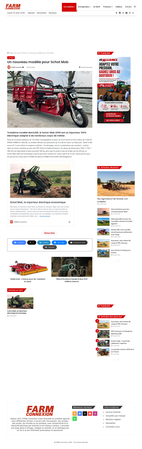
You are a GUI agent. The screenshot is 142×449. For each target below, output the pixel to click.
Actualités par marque (115, 416)
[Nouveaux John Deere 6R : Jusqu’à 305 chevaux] (103, 243)
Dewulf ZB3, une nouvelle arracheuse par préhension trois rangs (121, 232)
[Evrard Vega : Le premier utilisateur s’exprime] (103, 343)
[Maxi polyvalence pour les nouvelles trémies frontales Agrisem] (103, 222)
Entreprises (83, 6)
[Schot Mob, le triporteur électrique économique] (20, 301)
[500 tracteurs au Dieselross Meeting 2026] (103, 334)
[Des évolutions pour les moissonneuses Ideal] (103, 212)
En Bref (96, 6)
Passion (107, 6)
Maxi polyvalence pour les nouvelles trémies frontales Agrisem (121, 221)
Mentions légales (113, 419)
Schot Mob (50, 233)
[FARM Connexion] (13, 6)
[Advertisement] (71, 32)
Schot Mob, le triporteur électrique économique (17, 312)
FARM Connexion (16, 67)
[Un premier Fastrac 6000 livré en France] (103, 352)
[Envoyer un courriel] (23, 67)
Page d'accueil (14, 53)
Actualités (68, 6)
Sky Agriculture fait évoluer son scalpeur (112, 200)
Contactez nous (113, 427)
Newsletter (42, 13)
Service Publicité (113, 412)
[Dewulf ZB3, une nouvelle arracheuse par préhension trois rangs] (103, 231)
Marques (53, 13)
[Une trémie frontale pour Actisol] (103, 253)
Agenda (31, 13)
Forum (128, 6)
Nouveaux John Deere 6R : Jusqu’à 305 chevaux (121, 323)
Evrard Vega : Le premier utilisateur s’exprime (120, 342)
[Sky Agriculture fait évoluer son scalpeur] (116, 183)
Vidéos (118, 6)
